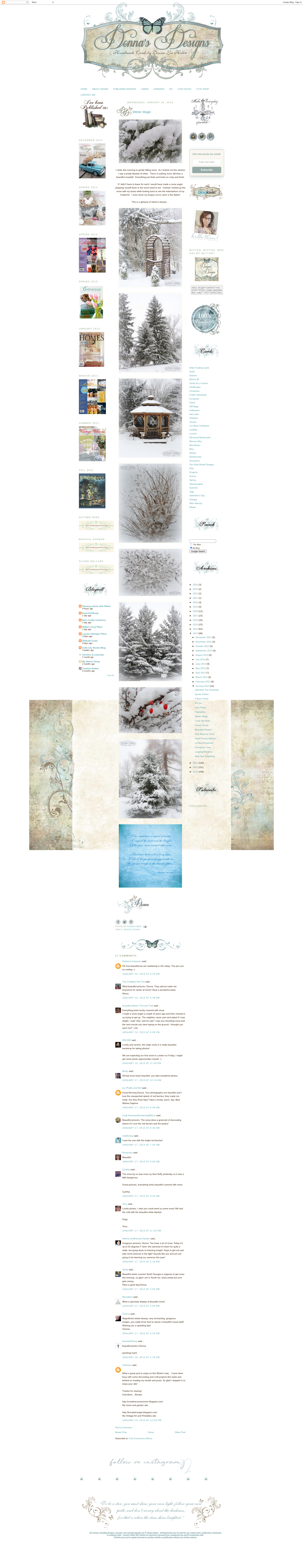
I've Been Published (199, 425)
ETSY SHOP (202, 89)
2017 (196, 615)
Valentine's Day (197, 495)
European (194, 398)
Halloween (194, 410)
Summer (193, 487)
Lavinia (192, 433)
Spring (192, 480)
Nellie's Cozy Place (92, 627)
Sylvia (125, 1269)
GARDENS (159, 89)
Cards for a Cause (198, 383)
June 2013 (201, 664)
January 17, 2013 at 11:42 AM (141, 1230)
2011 (195, 767)
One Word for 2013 (204, 734)
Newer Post (121, 1432)
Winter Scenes (132, 929)
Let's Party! (200, 707)
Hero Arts (194, 414)
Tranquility (200, 712)
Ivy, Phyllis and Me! (131, 1088)
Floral (192, 402)
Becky (125, 1071)
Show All (110, 675)
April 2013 (201, 672)
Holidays (193, 418)
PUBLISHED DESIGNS (124, 89)
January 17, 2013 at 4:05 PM (141, 1306)
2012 (196, 763)
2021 (196, 598)
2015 (196, 624)
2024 (196, 584)
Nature (192, 453)
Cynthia (126, 1169)
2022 (196, 593)
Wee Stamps (195, 503)
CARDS (145, 89)
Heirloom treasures (131, 961)
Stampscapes (196, 484)
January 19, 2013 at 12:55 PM (141, 1420)
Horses (192, 422)
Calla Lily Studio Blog (94, 647)
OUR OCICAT (185, 89)
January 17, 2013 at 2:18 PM (141, 1261)
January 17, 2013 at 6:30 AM (141, 1128)
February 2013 (203, 681)
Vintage (193, 499)
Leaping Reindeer (204, 751)
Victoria (126, 1314)
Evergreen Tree (203, 747)
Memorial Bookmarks (200, 437)
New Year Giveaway (205, 756)
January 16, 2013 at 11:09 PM (141, 1063)
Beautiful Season (203, 729)
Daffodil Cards (90, 641)
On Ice (198, 703)
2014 (196, 629)
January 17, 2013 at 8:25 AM (141, 1196)
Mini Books (194, 445)
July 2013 (201, 659)
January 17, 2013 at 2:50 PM (141, 1289)
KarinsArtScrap (90, 613)
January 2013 (203, 686)
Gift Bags (194, 406)
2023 (196, 589)
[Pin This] (131, 922)
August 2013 (202, 655)
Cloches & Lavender (93, 654)
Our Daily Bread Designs (201, 464)
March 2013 (202, 677)
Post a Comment (123, 1427)
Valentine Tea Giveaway (207, 690)
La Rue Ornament (204, 743)
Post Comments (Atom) (140, 1438)
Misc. (192, 449)
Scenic (192, 476)
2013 (196, 633)
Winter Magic (201, 716)
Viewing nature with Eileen (96, 606)
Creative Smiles (90, 668)
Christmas (194, 391)
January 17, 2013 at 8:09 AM (141, 1161)
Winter (192, 507)
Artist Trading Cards (199, 367)
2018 (196, 611)
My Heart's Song (91, 661)
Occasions (194, 460)
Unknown (127, 1365)
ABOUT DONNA (100, 89)
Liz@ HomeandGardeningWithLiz (139, 1115)
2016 (196, 620)
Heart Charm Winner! (205, 738)
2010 (196, 771)
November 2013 (204, 641)
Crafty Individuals (198, 395)
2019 (196, 607)
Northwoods (195, 456)
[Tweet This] (125, 922)
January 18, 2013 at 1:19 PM (141, 1357)
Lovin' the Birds (202, 721)
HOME (84, 89)
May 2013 (201, 668)
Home (151, 1432)
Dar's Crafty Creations (94, 620)
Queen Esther (202, 694)
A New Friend (201, 698)
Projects (193, 472)
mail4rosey (127, 1136)
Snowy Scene (201, 725)
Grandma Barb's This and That (137, 1005)
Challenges (195, 387)
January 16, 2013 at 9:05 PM (141, 1032)
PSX (191, 468)
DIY (171, 89)
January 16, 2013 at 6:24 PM (141, 974)
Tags (191, 491)
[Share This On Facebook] (118, 922)
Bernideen (127, 1297)
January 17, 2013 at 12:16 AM (141, 1080)
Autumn (193, 375)
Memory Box (195, 441)
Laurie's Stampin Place (94, 634)
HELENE (126, 1040)
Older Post (180, 1432)
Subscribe (207, 170)
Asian (192, 371)
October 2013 (203, 646)
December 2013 (204, 637)
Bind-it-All (194, 379)
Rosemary (127, 1152)
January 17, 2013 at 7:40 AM (141, 1145)
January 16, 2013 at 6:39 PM (141, 997)
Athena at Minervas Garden (136, 1238)
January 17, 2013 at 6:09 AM (141, 1107)
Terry (124, 1204)
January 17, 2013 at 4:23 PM (141, 1333)
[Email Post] (145, 927)
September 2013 (204, 650)
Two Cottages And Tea (133, 981)
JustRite (193, 429)
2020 (196, 602)
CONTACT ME (88, 95)
